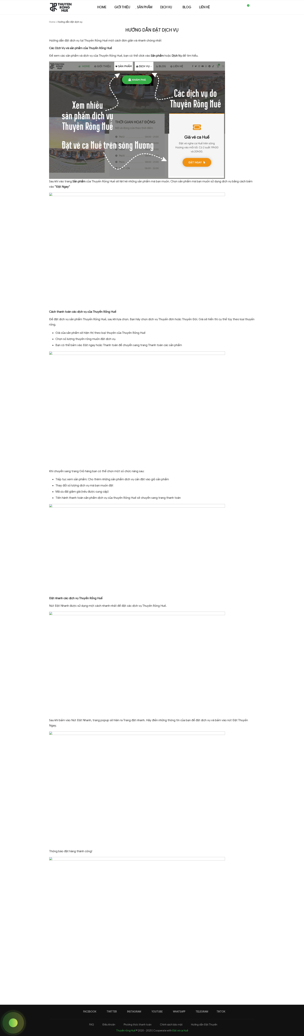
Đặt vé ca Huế (180, 1030)
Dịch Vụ (166, 7)
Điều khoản (108, 1024)
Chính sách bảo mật (171, 1024)
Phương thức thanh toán (137, 1024)
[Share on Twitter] (155, 984)
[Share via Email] (163, 984)
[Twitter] (225, 7)
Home (101, 7)
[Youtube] (232, 7)
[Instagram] (229, 7)
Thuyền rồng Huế (125, 1030)
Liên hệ (204, 7)
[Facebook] (221, 7)
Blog (187, 7)
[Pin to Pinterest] (159, 984)
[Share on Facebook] (152, 984)
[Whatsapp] (236, 7)
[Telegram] (240, 7)
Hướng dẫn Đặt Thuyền (204, 1024)
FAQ (91, 1024)
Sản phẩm (144, 7)
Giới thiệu (122, 7)
